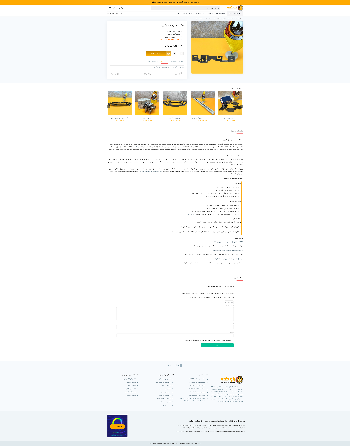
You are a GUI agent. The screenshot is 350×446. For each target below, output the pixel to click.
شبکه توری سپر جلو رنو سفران (119, 118)
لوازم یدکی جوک (131, 385)
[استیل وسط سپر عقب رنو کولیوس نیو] (203, 103)
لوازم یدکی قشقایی (130, 389)
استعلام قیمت (156, 53)
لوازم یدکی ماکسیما (130, 392)
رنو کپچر (136, 147)
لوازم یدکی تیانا (131, 382)
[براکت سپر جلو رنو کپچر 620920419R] (217, 47)
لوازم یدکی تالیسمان (165, 379)
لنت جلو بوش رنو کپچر (230, 118)
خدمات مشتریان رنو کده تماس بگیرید (151, 171)
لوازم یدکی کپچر (166, 385)
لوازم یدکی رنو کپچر (159, 67)
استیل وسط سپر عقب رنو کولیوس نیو (202, 118)
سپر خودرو (191, 214)
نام (232, 324)
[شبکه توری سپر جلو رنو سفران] (120, 103)
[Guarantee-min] (114, 72)
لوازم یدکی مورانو (131, 395)
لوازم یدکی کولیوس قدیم (164, 398)
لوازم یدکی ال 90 (166, 405)
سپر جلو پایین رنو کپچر (175, 118)
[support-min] (146, 72)
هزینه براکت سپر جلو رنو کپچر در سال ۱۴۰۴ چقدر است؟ (226, 259)
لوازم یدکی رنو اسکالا (165, 395)
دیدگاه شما (230, 306)
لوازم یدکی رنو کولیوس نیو (163, 382)
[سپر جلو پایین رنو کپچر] (175, 103)
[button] (241, 106)
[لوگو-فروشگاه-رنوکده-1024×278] (235, 6)
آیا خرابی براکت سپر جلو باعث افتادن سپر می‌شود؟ (228, 250)
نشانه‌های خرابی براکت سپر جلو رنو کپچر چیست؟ (228, 242)
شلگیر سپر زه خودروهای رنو (171, 67)
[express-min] (179, 72)
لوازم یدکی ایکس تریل (130, 379)
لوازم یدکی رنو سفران (165, 389)
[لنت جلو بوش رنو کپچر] (230, 103)
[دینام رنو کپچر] (147, 103)
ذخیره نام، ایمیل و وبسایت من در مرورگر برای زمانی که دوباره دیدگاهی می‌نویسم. (207, 340)
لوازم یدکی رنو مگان (165, 402)
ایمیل (231, 332)
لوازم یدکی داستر (166, 392)
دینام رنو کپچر (147, 118)
